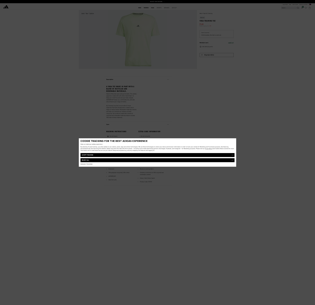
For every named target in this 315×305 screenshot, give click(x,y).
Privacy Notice (208, 148)
